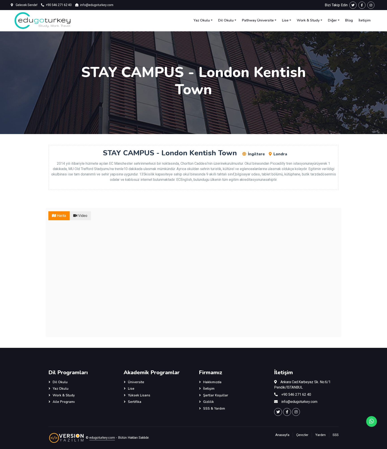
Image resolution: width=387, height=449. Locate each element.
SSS (336, 434)
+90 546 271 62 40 (59, 5)
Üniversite (136, 382)
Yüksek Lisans (139, 395)
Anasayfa (282, 434)
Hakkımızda (212, 382)
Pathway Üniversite (258, 20)
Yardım (320, 434)
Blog (349, 20)
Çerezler (302, 434)
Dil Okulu (226, 20)
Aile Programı (64, 402)
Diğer (332, 20)
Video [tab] (82, 215)
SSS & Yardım (214, 408)
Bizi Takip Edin (337, 5)
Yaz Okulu (202, 20)
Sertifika (134, 402)
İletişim (365, 20)
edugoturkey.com (102, 437)
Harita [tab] (61, 215)
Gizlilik (208, 402)
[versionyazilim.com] (66, 437)
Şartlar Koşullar (215, 395)
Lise (285, 20)
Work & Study (308, 20)
